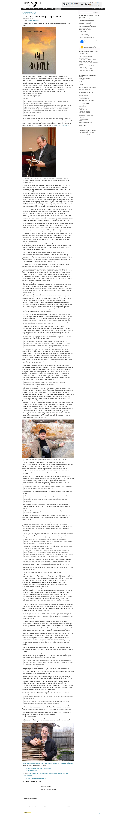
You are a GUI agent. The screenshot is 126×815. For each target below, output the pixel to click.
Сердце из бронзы (83, 53)
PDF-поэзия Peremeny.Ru (85, 56)
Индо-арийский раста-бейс (85, 69)
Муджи (80, 120)
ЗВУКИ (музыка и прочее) (85, 76)
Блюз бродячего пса (84, 95)
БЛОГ (58, 8)
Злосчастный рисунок (84, 97)
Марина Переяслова (62, 125)
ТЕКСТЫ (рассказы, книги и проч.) (87, 87)
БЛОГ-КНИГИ (32, 8)
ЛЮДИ (80, 81)
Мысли (52, 773)
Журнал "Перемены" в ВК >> (91, 41)
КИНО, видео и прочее (84, 78)
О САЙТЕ (94, 8)
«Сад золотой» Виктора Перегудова (41, 17)
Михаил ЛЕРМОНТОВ (84, 111)
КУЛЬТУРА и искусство (85, 80)
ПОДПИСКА (101, 8)
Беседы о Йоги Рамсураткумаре (87, 25)
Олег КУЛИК (82, 117)
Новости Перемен (31, 770)
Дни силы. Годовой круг (85, 23)
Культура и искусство (34, 773)
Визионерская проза (84, 28)
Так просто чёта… (83, 58)
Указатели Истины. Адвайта (86, 22)
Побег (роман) (82, 31)
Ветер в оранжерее (84, 98)
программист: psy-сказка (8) (86, 70)
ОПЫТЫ (81, 84)
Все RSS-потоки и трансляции (86, 37)
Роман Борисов (33, 20)
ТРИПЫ (51, 8)
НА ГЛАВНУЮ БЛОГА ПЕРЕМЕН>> (34, 778)
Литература (46, 773)
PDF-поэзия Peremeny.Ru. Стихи (87, 26)
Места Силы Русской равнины (87, 18)
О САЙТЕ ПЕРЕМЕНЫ (84, 83)
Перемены (58, 773)
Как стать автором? (84, 35)
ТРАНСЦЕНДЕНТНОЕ (84, 89)
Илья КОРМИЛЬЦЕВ (84, 119)
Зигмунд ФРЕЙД (83, 109)
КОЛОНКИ (45, 8)
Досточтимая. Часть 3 (84, 72)
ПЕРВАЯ (24, 8)
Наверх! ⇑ (99, 813)
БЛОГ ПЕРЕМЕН (29, 13)
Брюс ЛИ (81, 108)
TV (38, 8)
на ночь (81, 55)
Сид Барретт (82, 105)
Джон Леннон (82, 106)
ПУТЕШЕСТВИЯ (83, 86)
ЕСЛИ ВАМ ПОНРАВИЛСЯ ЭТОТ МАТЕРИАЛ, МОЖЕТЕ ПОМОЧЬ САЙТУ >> (47, 763)
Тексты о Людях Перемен (85, 29)
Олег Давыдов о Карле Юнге (86, 20)
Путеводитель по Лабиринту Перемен (38, 768)
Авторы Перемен (83, 34)
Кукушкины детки (83, 94)
